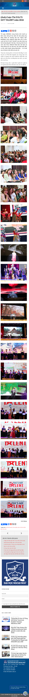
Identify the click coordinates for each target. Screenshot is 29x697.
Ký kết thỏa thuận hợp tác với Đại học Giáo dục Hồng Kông (19, 647)
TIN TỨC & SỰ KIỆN (8, 11)
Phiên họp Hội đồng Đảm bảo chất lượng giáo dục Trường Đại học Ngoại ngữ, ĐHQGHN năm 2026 (19, 639)
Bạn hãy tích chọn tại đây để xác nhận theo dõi (14, 604)
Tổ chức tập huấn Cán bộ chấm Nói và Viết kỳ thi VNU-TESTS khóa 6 (18, 654)
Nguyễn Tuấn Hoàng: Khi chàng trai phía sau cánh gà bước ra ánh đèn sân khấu (19, 630)
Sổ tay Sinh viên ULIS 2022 (10, 548)
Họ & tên (4, 593)
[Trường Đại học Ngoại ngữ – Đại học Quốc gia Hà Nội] (14, 4)
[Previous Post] (7, 533)
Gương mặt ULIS (14, 626)
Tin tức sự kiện (17, 11)
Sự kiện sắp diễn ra (15, 616)
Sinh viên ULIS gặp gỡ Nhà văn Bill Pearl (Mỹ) (14, 550)
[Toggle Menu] (3, 8)
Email (3, 598)
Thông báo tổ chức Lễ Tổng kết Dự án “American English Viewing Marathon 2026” (19, 621)
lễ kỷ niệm (4, 529)
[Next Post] (21, 533)
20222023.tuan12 (9, 527)
